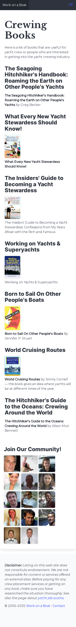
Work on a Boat (14, 5)
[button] (71, 5)
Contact (59, 606)
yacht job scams (51, 598)
